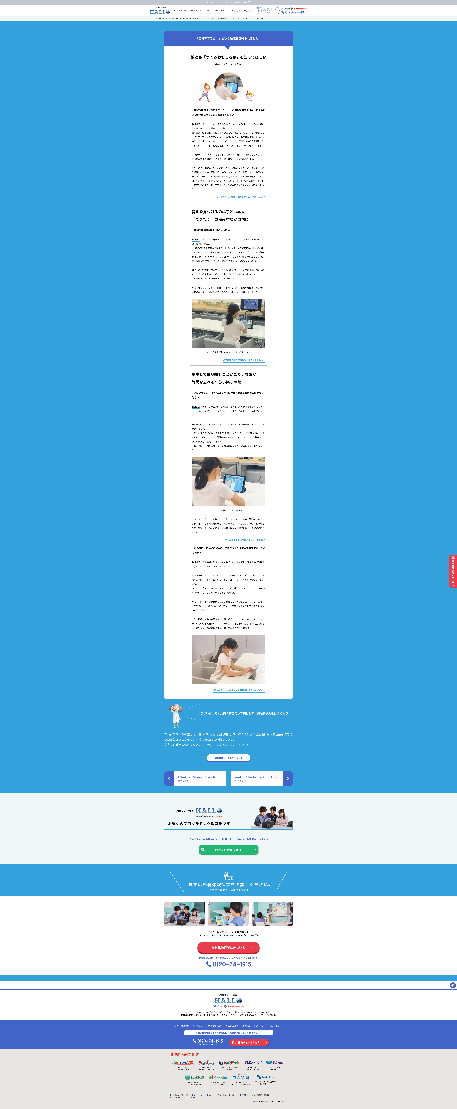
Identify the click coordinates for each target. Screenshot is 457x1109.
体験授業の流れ (211, 10)
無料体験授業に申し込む (228, 947)
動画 (223, 10)
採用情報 (192, 1098)
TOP (173, 10)
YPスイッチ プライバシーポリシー (268, 1025)
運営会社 (248, 10)
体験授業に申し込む (249, 1042)
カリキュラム (195, 10)
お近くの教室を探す (228, 850)
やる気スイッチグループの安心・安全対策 (255, 1095)
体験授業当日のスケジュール (228, 757)
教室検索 (182, 10)
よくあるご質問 (234, 10)
